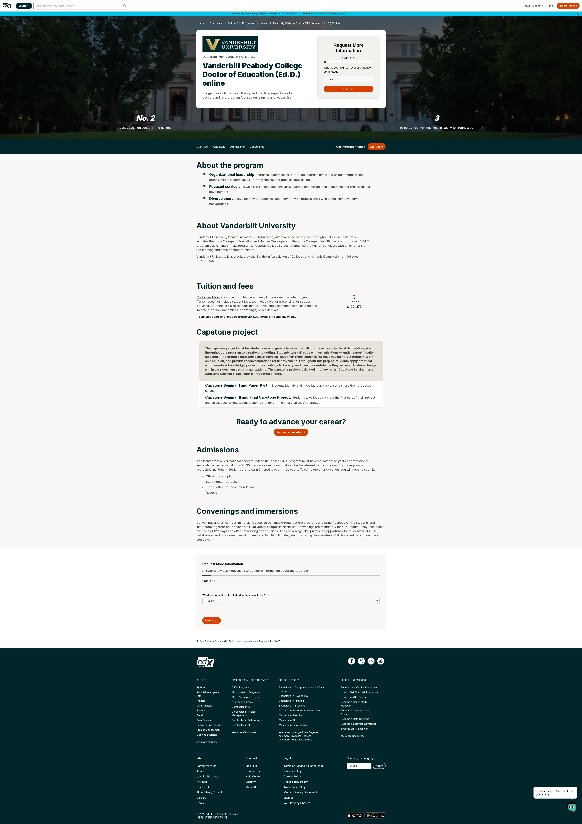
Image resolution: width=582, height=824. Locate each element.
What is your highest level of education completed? (348, 69)
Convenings (256, 146)
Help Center (253, 776)
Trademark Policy (295, 787)
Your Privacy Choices (297, 803)
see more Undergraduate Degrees (298, 732)
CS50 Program (240, 687)
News (200, 803)
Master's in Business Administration (299, 710)
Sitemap (289, 797)
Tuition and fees (208, 297)
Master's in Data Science (293, 725)
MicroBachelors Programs (247, 697)
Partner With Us (206, 765)
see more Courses (206, 741)
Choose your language (361, 758)
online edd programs (241, 23)
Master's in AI (287, 720)
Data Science (204, 720)
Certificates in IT (241, 725)
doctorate (215, 23)
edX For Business (534, 5)
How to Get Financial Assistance (359, 692)
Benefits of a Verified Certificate (359, 687)
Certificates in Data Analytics (248, 720)
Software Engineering (208, 725)
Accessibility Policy (296, 781)
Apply (379, 765)
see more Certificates (244, 732)
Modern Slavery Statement (300, 792)
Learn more (339, 13)
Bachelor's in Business (292, 705)
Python (200, 687)
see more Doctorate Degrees (295, 739)
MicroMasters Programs (246, 692)
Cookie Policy (292, 776)
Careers (201, 797)
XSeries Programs (242, 701)
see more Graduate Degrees (295, 735)
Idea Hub (251, 765)
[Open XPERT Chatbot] (572, 805)
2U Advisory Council (209, 792)
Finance (201, 710)
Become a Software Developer (358, 723)
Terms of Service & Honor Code (304, 765)
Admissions (237, 146)
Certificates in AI (241, 706)
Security (251, 781)
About (200, 771)
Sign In (550, 5)
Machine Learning (206, 734)
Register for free (568, 5)
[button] (125, 5)
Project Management (208, 729)
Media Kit (252, 787)
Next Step (348, 89)
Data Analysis (204, 705)
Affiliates (201, 781)
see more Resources (353, 735)
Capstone (219, 146)
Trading (200, 700)
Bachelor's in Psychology (293, 695)
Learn (22, 5)
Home (200, 23)
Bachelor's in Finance (291, 700)
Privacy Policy (292, 771)
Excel (199, 715)
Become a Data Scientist (355, 718)
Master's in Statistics (290, 715)
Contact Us (253, 771)
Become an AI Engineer (354, 728)
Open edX (202, 787)
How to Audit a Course (354, 697)
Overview (202, 146)
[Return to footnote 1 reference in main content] (283, 641)
